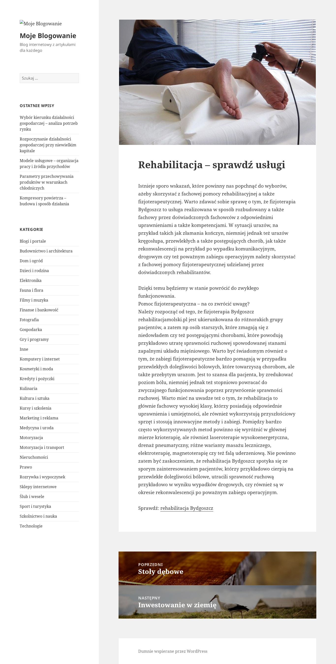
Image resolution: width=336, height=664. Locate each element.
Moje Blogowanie (48, 35)
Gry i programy (34, 339)
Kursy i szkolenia (35, 408)
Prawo (26, 467)
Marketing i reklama (39, 418)
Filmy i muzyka (34, 300)
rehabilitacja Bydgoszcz (186, 508)
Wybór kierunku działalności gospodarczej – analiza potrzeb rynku (49, 123)
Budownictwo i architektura (46, 251)
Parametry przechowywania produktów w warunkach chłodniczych (47, 182)
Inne (24, 349)
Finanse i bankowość (39, 310)
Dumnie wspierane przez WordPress (172, 651)
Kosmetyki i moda (36, 369)
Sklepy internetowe (38, 486)
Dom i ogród (31, 260)
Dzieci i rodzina (34, 270)
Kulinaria (28, 388)
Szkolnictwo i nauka (38, 516)
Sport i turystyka (35, 506)
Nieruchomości (34, 457)
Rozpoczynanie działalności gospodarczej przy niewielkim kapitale (48, 144)
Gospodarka (31, 329)
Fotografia (29, 319)
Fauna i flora (31, 290)
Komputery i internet (40, 359)
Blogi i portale (33, 241)
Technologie (31, 526)
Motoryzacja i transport (42, 447)
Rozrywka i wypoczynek (42, 477)
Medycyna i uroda (37, 427)
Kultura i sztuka (34, 398)
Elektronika (31, 280)
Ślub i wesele (32, 496)
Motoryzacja (31, 437)
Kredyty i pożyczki (37, 378)
